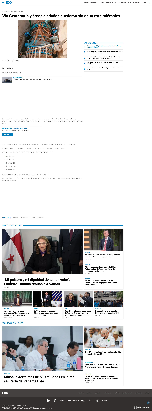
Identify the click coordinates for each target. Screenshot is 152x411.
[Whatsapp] (12, 61)
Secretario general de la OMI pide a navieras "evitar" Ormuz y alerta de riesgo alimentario (102, 366)
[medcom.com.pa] (103, 402)
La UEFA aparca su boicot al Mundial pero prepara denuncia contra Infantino (46, 313)
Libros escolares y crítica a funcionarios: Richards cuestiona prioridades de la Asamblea (16, 313)
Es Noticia (93, 2)
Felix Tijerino (9, 68)
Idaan (34, 217)
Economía (102, 2)
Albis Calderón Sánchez (89, 287)
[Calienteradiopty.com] (89, 402)
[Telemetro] (48, 402)
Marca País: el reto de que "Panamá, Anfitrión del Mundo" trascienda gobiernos (102, 256)
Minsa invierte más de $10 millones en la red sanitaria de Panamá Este (39, 379)
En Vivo (144, 2)
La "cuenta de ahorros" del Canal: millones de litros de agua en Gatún (32, 79)
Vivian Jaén (6, 287)
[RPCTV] (55, 402)
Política (117, 2)
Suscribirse (7, 134)
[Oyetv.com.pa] (62, 402)
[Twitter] (8, 61)
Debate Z (86, 2)
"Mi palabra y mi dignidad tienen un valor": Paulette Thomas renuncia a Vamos (37, 282)
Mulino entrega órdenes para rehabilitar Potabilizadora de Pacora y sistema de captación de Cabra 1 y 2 (100, 269)
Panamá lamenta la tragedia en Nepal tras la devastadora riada (107, 312)
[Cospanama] (69, 402)
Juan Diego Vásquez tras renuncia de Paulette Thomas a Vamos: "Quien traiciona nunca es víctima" (103, 57)
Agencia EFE (36, 317)
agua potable (25, 217)
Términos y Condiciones (8, 405)
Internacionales (126, 2)
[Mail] (17, 61)
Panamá (15, 217)
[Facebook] (4, 61)
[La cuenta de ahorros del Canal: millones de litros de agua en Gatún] (7, 82)
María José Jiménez (89, 259)
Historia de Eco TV (21, 405)
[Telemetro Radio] (96, 402)
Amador (40, 217)
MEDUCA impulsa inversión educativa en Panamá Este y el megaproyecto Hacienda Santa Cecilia (101, 283)
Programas (136, 2)
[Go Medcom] (76, 402)
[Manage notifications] (148, 402)
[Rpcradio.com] (82, 402)
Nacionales (109, 2)
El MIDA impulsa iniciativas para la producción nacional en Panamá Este (103, 353)
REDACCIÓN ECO (88, 273)
